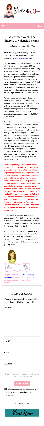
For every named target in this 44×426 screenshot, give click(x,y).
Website (8, 364)
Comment (10, 307)
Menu (39, 26)
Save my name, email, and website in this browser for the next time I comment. (23, 375)
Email (7, 352)
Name (7, 341)
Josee (22, 49)
